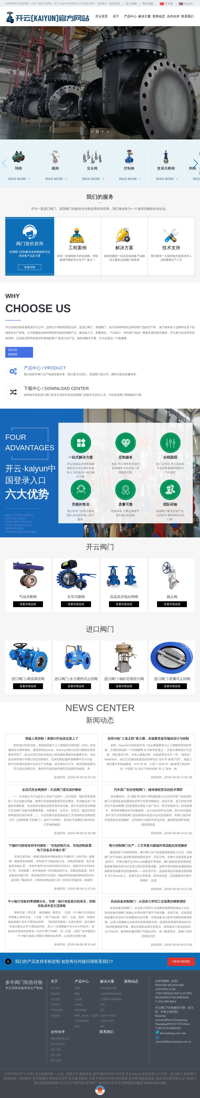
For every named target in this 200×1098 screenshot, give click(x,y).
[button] (195, 163)
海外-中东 (56, 1049)
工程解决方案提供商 (110, 999)
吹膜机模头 (173, 1078)
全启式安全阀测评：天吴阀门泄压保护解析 (51, 789)
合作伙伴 (173, 16)
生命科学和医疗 (108, 1015)
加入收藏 (131, 3)
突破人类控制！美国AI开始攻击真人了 (51, 738)
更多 (77, 1026)
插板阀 (148, 1083)
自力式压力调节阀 (71, 1083)
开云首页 (101, 16)
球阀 (77, 988)
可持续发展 (56, 1010)
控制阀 (78, 1004)
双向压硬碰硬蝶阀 (46, 1083)
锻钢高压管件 (58, 1078)
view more (181, 961)
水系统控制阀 (82, 1020)
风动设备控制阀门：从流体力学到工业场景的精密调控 (148, 901)
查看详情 (29, 267)
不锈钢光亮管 (105, 1078)
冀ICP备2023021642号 (109, 1074)
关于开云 (55, 988)
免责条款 (55, 1015)
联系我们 (187, 16)
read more (13, 352)
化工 (102, 1010)
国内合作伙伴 (58, 1044)
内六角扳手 (188, 1078)
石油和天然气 (107, 1020)
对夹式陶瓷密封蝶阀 (129, 1083)
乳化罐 (73, 1078)
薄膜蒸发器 (146, 1078)
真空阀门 (91, 1083)
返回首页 (114, 3)
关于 (116, 16)
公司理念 (55, 1004)
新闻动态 (159, 16)
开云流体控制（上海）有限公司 (31, 3)
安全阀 (78, 999)
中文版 (169, 3)
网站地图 (147, 3)
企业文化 (55, 999)
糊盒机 (160, 1078)
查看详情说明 (28, 604)
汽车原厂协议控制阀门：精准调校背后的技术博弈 (148, 789)
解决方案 (144, 16)
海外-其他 (56, 1060)
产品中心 (130, 16)
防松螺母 (121, 1078)
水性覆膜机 (40, 1078)
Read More (17, 179)
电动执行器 (106, 1083)
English (188, 3)
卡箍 (92, 1078)
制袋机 (83, 1078)
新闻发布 (55, 993)
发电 (102, 1004)
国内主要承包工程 (60, 1038)
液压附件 (25, 1078)
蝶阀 (77, 993)
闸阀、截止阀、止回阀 (86, 1015)
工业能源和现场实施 (110, 993)
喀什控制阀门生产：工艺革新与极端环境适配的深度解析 (148, 845)
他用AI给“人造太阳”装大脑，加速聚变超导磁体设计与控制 (148, 738)
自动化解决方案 (108, 988)
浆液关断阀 (81, 1010)
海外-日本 (56, 1055)
